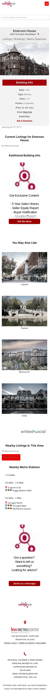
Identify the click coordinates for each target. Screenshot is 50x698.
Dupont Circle (14, 487)
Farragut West (19, 505)
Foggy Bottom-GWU (22, 490)
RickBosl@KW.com (28, 674)
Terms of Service (27, 643)
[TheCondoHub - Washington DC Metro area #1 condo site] (9, 4)
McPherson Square (21, 508)
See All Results (11, 457)
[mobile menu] (47, 4)
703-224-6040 (25, 670)
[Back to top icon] (45, 693)
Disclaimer (41, 643)
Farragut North (14, 502)
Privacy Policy (10, 643)
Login (6, 689)
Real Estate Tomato (37, 689)
